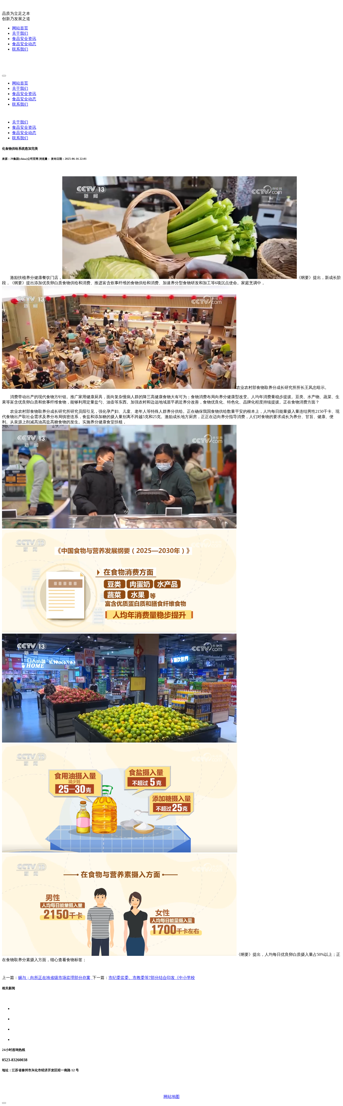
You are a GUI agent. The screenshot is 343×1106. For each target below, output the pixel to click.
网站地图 (171, 1096)
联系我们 (20, 49)
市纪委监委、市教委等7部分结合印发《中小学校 (151, 977)
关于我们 (20, 33)
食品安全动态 (24, 44)
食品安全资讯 (24, 38)
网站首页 (20, 28)
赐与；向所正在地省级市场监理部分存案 (54, 977)
